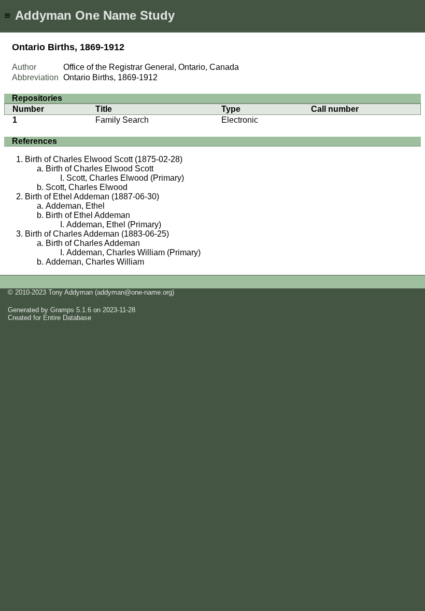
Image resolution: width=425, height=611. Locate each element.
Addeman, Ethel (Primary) (113, 224)
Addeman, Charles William (95, 261)
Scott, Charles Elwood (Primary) (125, 177)
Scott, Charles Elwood (87, 187)
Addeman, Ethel (75, 205)
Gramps (62, 310)
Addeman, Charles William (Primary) (133, 252)
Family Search (122, 119)
